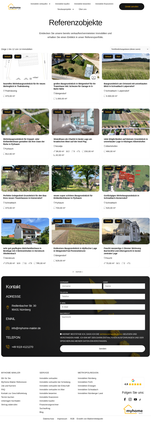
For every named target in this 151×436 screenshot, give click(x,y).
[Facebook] (125, 399)
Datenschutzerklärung (111, 334)
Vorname (64, 282)
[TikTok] (141, 399)
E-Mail (63, 303)
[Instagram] (130, 399)
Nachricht (65, 313)
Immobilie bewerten (82, 4)
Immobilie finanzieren (104, 4)
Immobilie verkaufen (39, 4)
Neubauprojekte (64, 9)
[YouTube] (135, 399)
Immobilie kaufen (62, 4)
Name (105, 282)
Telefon (64, 292)
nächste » (79, 272)
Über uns (82, 9)
